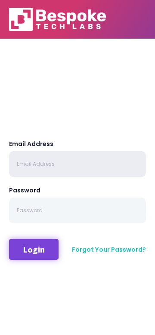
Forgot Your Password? (109, 249)
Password (24, 190)
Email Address (31, 144)
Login (34, 249)
